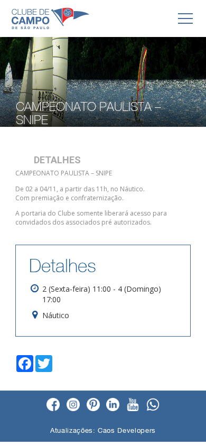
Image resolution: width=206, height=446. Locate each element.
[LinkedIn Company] (112, 405)
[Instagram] (73, 405)
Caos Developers (127, 430)
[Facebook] (53, 405)
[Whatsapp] (153, 405)
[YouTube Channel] (133, 405)
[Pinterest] (93, 405)
